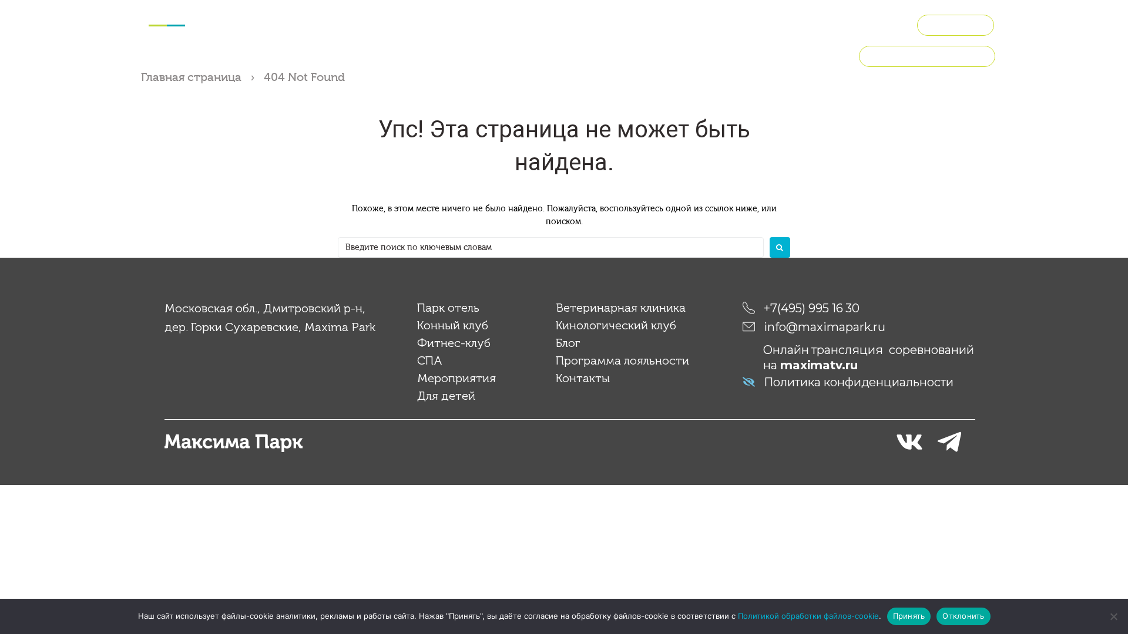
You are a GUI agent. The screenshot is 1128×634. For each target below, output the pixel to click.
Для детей (550, 23)
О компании (865, 23)
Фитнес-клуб (375, 23)
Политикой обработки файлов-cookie (808, 615)
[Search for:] (551, 247)
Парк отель (448, 308)
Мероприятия (480, 23)
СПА (426, 23)
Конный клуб (301, 23)
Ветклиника (615, 23)
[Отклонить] (1113, 616)
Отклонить (963, 615)
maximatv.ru (819, 365)
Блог (568, 343)
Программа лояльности (927, 56)
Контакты (583, 378)
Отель (246, 23)
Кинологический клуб (708, 23)
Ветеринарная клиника (621, 308)
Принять (909, 615)
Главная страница (191, 77)
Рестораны (799, 23)
